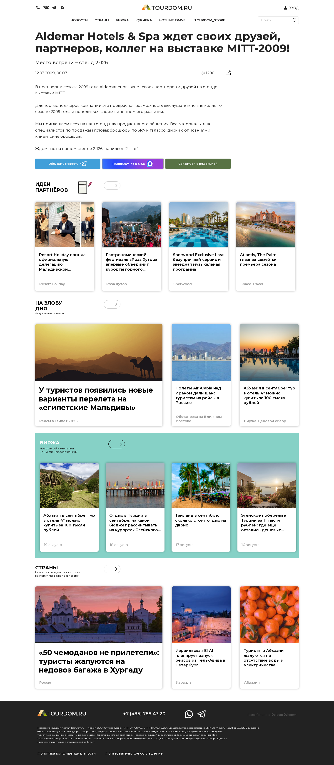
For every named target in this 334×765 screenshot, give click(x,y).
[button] (108, 185)
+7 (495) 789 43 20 (144, 713)
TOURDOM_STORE (209, 20)
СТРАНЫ (102, 20)
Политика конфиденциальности (66, 753)
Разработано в (272, 715)
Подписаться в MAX (128, 164)
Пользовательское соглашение (134, 753)
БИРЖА (122, 20)
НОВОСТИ (79, 20)
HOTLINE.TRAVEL (173, 20)
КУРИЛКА (144, 20)
